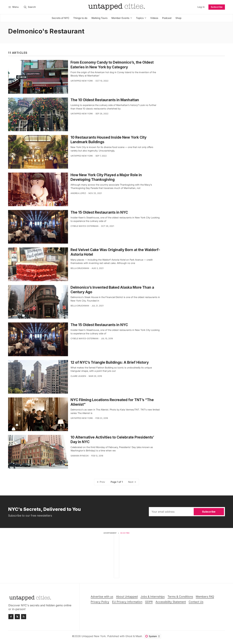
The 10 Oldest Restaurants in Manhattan (105, 100)
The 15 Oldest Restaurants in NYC (99, 212)
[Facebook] (10, 616)
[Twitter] (17, 616)
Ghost (128, 636)
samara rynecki (80, 456)
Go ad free (124, 533)
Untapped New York (82, 81)
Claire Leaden (78, 376)
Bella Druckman (80, 268)
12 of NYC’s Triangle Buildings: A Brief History (110, 362)
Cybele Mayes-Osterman (84, 226)
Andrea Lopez (78, 193)
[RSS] (23, 616)
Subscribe (217, 7)
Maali (139, 636)
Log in (201, 7)
